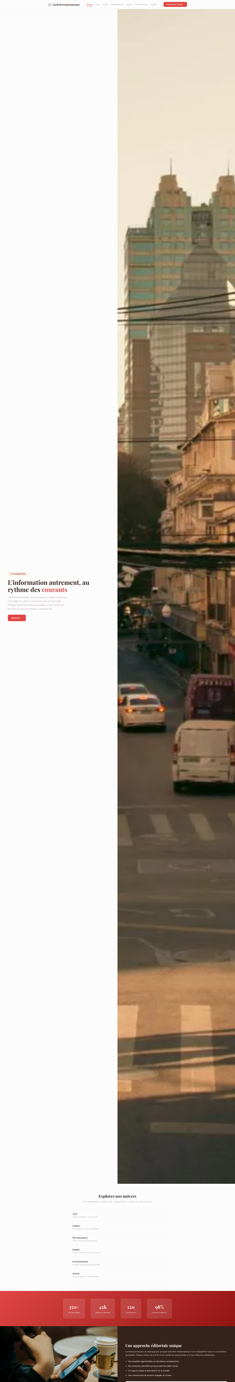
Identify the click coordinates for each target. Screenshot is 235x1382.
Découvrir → (16, 618)
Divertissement (117, 4)
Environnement (141, 4)
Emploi (129, 4)
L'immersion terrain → (175, 4)
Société (153, 4)
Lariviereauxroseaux (64, 4)
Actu (97, 4)
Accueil (90, 4)
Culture (105, 4)
